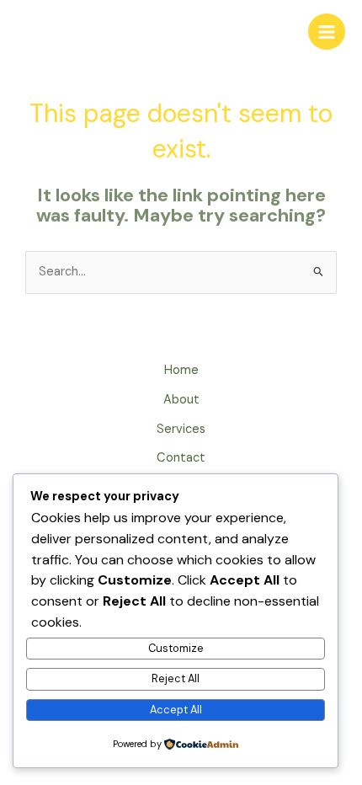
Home (181, 370)
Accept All (176, 709)
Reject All (176, 678)
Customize (176, 648)
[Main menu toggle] (326, 32)
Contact (181, 458)
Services (181, 429)
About (181, 400)
